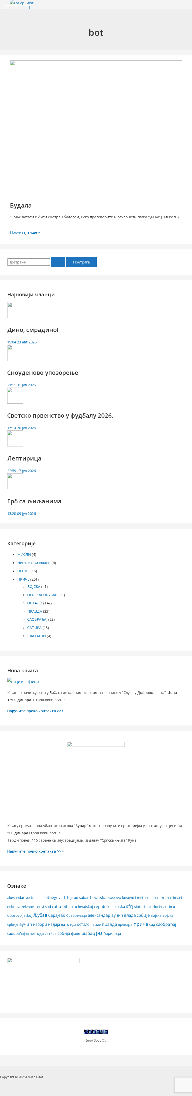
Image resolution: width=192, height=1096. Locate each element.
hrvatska (98, 897)
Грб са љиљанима (34, 501)
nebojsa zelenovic (21, 906)
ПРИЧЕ (23, 579)
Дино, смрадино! (32, 330)
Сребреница (76, 915)
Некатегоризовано (33, 562)
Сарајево (56, 915)
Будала (21, 205)
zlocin (157, 906)
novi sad (44, 906)
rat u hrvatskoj (81, 906)
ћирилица (112, 933)
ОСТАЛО (34, 602)
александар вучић (105, 915)
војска (156, 915)
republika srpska (109, 906)
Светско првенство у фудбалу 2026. (60, 415)
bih (66, 897)
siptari (139, 906)
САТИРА (34, 627)
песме (95, 924)
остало (83, 924)
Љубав (40, 915)
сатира (50, 933)
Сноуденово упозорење (42, 373)
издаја (54, 924)
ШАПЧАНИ (36, 635)
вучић (25, 924)
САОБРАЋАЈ (37, 619)
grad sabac (79, 897)
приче (141, 924)
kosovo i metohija (137, 897)
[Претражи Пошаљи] (58, 262)
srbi (149, 906)
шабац (88, 933)
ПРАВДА (34, 611)
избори (40, 924)
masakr (158, 897)
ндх (73, 924)
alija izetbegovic (48, 897)
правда (109, 924)
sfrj (129, 906)
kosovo (114, 897)
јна (99, 933)
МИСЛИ (24, 554)
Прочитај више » (25, 232)
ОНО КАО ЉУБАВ (42, 594)
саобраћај (166, 924)
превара (125, 924)
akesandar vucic (20, 897)
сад (152, 924)
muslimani (174, 897)
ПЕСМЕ (23, 570)
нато (65, 924)
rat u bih (60, 906)
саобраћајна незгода (25, 933)
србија (64, 933)
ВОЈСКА (33, 586)
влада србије (137, 915)
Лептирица (24, 458)
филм (75, 933)
